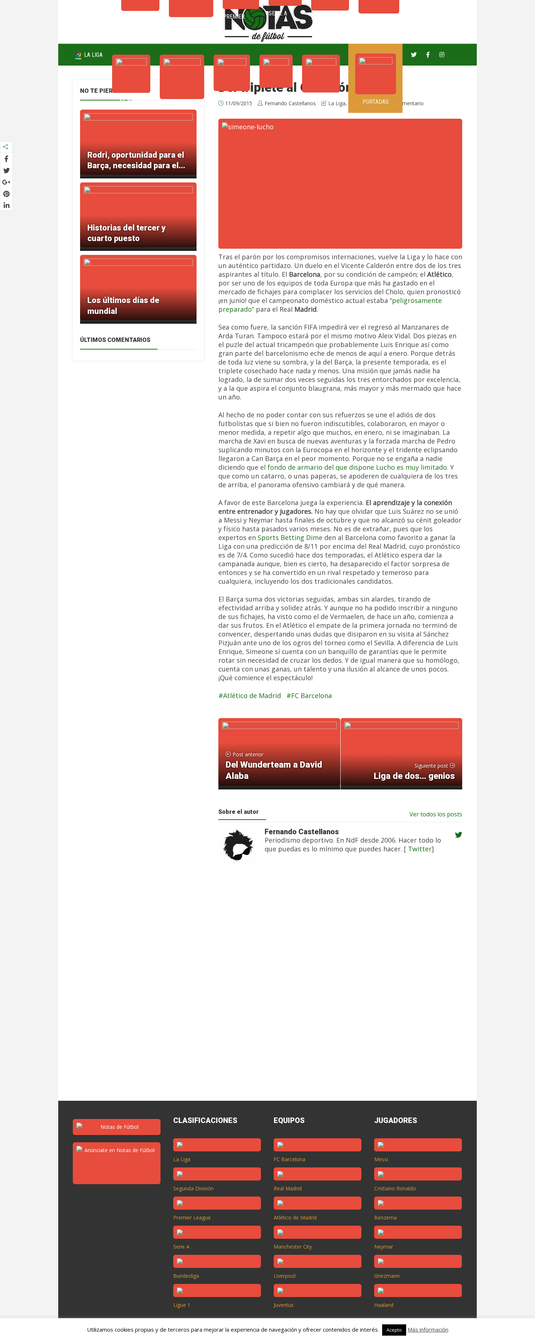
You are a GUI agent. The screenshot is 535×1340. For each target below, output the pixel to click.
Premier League (192, 1217)
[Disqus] (336, 991)
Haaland (383, 1304)
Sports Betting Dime (290, 537)
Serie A (276, 95)
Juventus (284, 1304)
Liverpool (285, 1275)
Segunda (321, 99)
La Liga (93, 54)
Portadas (375, 101)
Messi (381, 1159)
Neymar (383, 1246)
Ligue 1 (181, 1304)
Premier (232, 98)
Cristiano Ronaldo (395, 1188)
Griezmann (387, 1275)
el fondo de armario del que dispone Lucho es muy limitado (353, 467)
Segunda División (193, 1188)
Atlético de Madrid (252, 695)
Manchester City (293, 1246)
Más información (428, 1329)
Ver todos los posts (435, 814)
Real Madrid (288, 1188)
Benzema (385, 1217)
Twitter (419, 848)
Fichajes (131, 100)
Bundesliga (186, 1275)
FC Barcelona (311, 695)
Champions (182, 106)
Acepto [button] (394, 1330)
